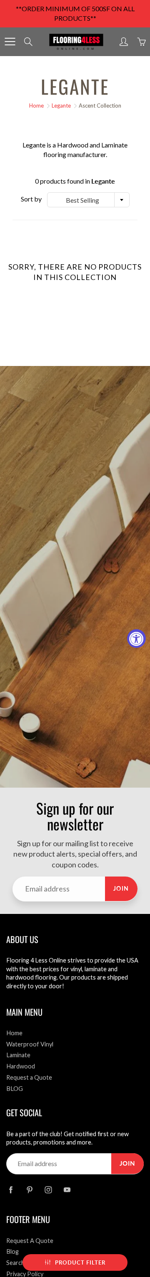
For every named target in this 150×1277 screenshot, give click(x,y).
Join (121, 888)
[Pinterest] (29, 1190)
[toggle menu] (9, 41)
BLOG (14, 1088)
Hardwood (20, 1066)
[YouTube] (67, 1190)
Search (15, 1262)
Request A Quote (29, 1240)
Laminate (18, 1054)
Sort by (31, 199)
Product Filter (80, 1262)
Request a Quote (29, 1077)
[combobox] (88, 199)
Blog (12, 1251)
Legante (61, 105)
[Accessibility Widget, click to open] (136, 638)
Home (36, 105)
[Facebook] (10, 1190)
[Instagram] (48, 1190)
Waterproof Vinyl (29, 1044)
